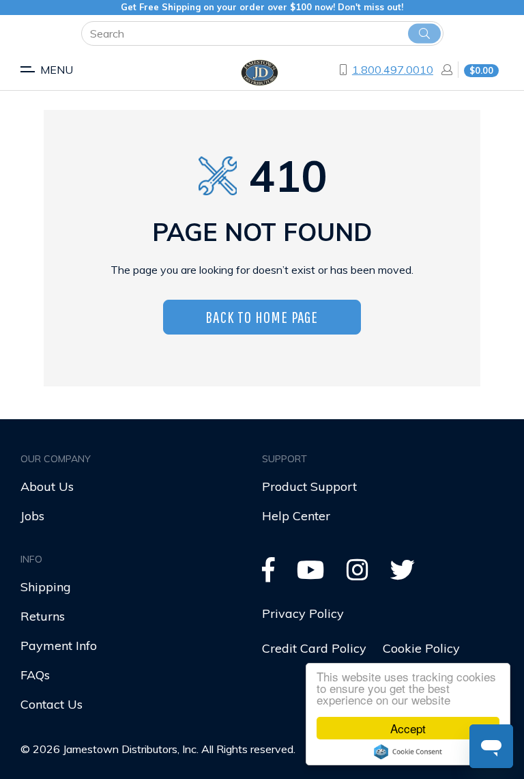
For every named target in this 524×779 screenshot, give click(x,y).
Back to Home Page (261, 316)
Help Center (296, 516)
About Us (47, 486)
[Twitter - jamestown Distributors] (402, 574)
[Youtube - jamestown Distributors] (311, 574)
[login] (442, 69)
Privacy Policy (303, 613)
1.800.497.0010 (392, 69)
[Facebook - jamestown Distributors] (268, 574)
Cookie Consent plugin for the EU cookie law (408, 751)
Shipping (45, 587)
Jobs (32, 516)
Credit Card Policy (314, 648)
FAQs (35, 675)
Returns (42, 616)
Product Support (309, 486)
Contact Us (51, 704)
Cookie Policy (421, 648)
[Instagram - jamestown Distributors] (357, 574)
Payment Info (58, 645)
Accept (408, 728)
